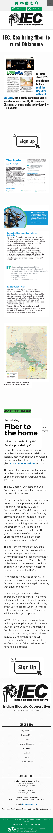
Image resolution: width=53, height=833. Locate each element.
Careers (26, 748)
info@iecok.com (29, 804)
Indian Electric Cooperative (26, 706)
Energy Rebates (26, 744)
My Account (26, 731)
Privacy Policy (27, 762)
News (26, 739)
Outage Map (26, 735)
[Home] (26, 19)
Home (26, 757)
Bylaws (27, 753)
